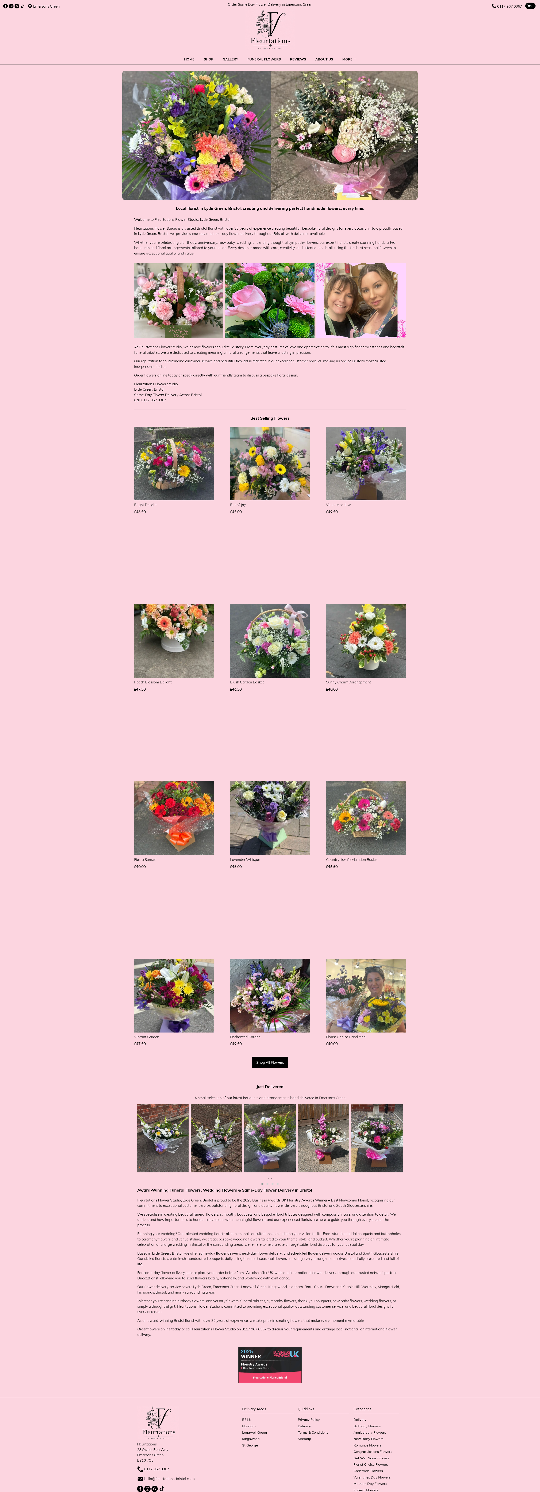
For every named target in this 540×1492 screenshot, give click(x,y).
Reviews (298, 59)
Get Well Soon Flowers (371, 1458)
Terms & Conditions (313, 1432)
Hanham (249, 1426)
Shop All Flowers (270, 1062)
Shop (208, 59)
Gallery (230, 59)
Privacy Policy (309, 1419)
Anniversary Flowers (370, 1432)
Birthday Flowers (367, 1426)
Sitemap (304, 1438)
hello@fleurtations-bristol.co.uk (169, 1478)
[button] (262, 1184)
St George (250, 1445)
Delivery (304, 1426)
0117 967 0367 (509, 6)
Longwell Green (254, 1432)
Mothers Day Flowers (370, 1483)
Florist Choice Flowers (371, 1464)
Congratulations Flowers (373, 1451)
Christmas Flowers (368, 1470)
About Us (324, 59)
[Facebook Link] (5, 6)
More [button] (347, 59)
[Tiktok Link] (22, 6)
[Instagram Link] (11, 6)
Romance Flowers (368, 1445)
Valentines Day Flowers (372, 1477)
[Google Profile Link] (17, 6)
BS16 (246, 1419)
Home (189, 59)
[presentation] (268, 1178)
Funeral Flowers (264, 59)
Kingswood (251, 1438)
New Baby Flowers (368, 1438)
